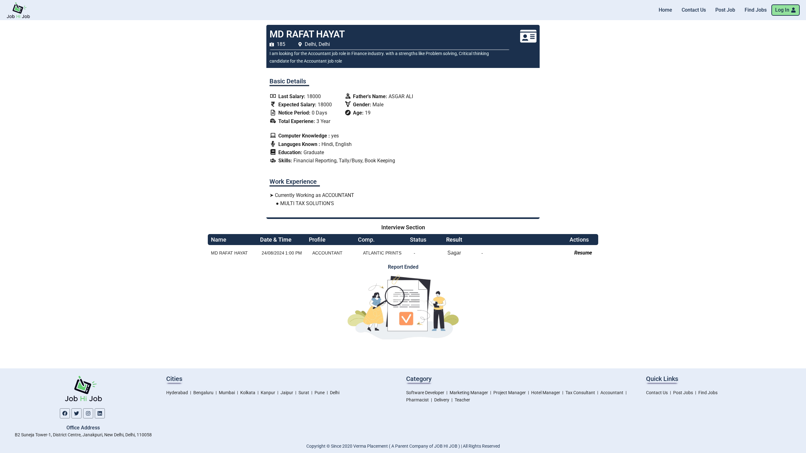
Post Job (725, 10)
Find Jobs (756, 10)
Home (665, 10)
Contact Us (694, 10)
